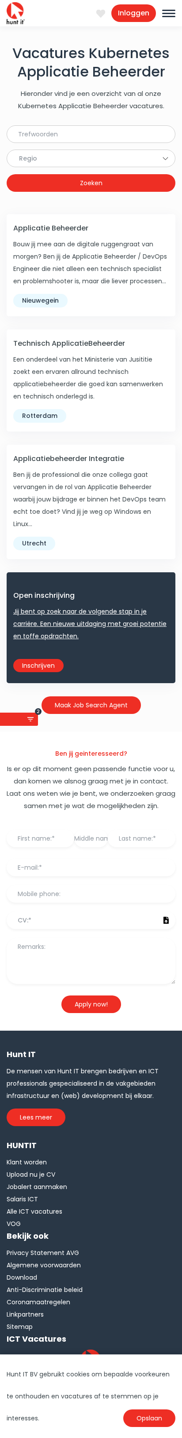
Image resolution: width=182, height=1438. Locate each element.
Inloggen (133, 13)
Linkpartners (25, 1314)
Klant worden (27, 1162)
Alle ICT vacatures (34, 1211)
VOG (14, 1223)
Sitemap (20, 1326)
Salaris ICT (22, 1199)
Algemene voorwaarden (44, 1265)
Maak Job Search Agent (91, 705)
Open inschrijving (44, 595)
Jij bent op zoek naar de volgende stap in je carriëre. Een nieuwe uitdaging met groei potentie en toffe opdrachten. (90, 623)
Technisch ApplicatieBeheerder (69, 343)
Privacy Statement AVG (43, 1252)
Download (22, 1277)
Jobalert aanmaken (37, 1186)
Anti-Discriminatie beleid (45, 1289)
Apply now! (91, 1004)
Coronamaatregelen (38, 1302)
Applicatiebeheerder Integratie (68, 459)
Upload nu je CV (31, 1174)
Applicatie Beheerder (50, 228)
